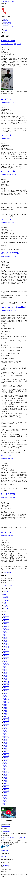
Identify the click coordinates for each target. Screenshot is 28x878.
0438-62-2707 (6, 865)
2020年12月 (6, 718)
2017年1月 (6, 789)
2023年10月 (6, 666)
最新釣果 (5, 20)
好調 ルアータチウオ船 (10, 253)
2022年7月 (6, 689)
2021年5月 (6, 710)
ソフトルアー (6, 600)
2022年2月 (6, 696)
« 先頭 (4, 572)
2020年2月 (6, 733)
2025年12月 (6, 626)
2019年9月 (6, 740)
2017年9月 (6, 777)
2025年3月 (6, 640)
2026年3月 (6, 622)
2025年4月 (6, 638)
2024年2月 (6, 660)
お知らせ (10, 310)
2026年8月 (6, 614)
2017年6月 (6, 782)
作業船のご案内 (7, 23)
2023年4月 (6, 675)
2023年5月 (6, 673)
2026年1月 (6, 625)
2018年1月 (6, 771)
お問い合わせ (4, 856)
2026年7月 (6, 616)
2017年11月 (6, 774)
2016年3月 (6, 804)
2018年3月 (6, 768)
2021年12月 (6, 699)
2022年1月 (6, 698)
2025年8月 (6, 632)
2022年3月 (6, 695)
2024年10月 (6, 648)
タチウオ (10, 44)
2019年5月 (6, 746)
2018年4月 (6, 766)
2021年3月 (6, 713)
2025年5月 (6, 637)
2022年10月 (6, 684)
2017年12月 (6, 772)
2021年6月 (6, 708)
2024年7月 (6, 652)
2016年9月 (6, 795)
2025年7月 (6, 634)
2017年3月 (6, 786)
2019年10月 (6, 739)
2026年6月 (6, 617)
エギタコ (5, 605)
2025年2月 (6, 641)
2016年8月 (6, 797)
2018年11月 (6, 756)
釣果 (15, 44)
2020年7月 (6, 725)
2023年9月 (6, 667)
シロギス (5, 602)
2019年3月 (6, 750)
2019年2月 (6, 751)
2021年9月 (6, 704)
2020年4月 (6, 730)
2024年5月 (6, 655)
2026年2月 (6, 623)
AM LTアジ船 (6, 99)
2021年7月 (6, 707)
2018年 (5, 30)
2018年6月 (6, 763)
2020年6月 (6, 727)
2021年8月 (6, 705)
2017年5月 (6, 783)
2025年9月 (6, 631)
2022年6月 (6, 690)
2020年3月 (6, 731)
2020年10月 (6, 721)
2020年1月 (6, 734)
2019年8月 (6, 742)
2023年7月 (6, 670)
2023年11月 (6, 664)
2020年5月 (6, 728)
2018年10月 (6, 757)
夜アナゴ (5, 606)
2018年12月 (6, 754)
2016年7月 (6, 798)
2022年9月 (6, 686)
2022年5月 (6, 692)
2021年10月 (6, 702)
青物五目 (5, 597)
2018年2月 (6, 769)
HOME (5, 19)
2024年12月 (6, 644)
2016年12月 (6, 791)
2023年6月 (6, 672)
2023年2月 (6, 678)
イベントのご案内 (8, 26)
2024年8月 (6, 651)
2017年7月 (6, 780)
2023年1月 (6, 680)
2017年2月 (6, 788)
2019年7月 (6, 743)
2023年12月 (6, 663)
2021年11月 (6, 701)
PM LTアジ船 (6, 135)
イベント (16, 310)
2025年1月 (6, 643)
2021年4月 (6, 711)
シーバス (5, 599)
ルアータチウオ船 (8, 41)
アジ (12, 102)
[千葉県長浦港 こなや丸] (7, 1)
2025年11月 (6, 628)
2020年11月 (6, 719)
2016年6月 (6, 800)
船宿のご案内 (6, 25)
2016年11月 (6, 792)
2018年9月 (6, 759)
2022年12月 (6, 681)
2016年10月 (6, 794)
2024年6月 (6, 654)
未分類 (19, 44)
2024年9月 (6, 649)
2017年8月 (6, 778)
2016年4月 (6, 803)
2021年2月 (6, 715)
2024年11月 (6, 646)
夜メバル (5, 608)
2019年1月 (6, 753)
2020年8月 (6, 724)
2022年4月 (6, 693)
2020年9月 (6, 722)
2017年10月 (6, 775)
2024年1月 (6, 661)
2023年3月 (6, 676)
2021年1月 (6, 716)
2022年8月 (6, 687)
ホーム (5, 29)
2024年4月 (6, 657)
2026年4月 (6, 620)
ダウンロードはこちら (6, 585)
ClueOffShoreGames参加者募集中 (13, 307)
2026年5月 (6, 619)
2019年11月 (6, 737)
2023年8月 (6, 669)
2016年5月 (6, 801)
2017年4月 (6, 785)
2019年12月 (6, 736)
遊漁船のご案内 (7, 22)
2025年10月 (6, 629)
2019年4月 (6, 748)
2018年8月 (6, 760)
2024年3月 (6, 658)
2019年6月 (6, 745)
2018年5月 (6, 765)
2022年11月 (6, 683)
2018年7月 (6, 762)
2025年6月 (6, 635)
